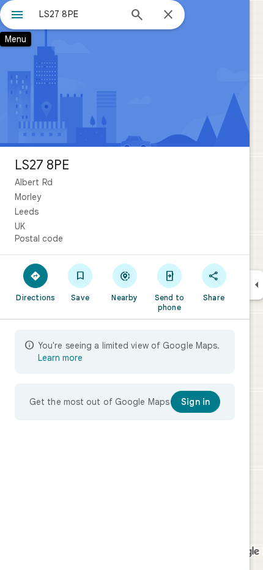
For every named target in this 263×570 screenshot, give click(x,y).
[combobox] (79, 14)
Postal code (39, 238)
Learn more (60, 357)
